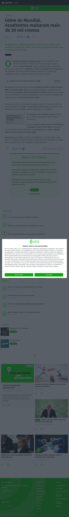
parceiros (19, 248)
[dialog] (34, 258)
